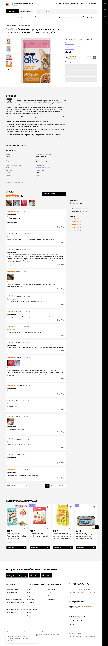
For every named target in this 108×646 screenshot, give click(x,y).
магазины (74, 3)
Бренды (29, 592)
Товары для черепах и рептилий (16, 609)
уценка (93, 17)
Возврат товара (32, 609)
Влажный (8, 172)
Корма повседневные (43, 167)
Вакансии (51, 596)
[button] (81, 57)
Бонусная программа (33, 596)
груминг (84, 3)
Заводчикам (31, 599)
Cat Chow (11, 29)
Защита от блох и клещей (14, 599)
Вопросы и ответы (32, 616)
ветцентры (93, 3)
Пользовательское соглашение (44, 638)
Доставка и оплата (33, 606)
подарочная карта (62, 3)
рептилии (77, 17)
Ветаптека (67, 17)
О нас (50, 592)
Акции (29, 589)
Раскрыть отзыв (12, 265)
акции (21, 17)
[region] (51, 17)
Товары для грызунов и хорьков (15, 606)
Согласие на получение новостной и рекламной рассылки (79, 632)
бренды (86, 17)
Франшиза (51, 599)
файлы (25, 636)
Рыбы (52, 17)
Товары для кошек (11, 592)
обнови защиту (11, 17)
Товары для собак (11, 596)
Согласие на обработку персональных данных (46, 635)
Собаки (35, 17)
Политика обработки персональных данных (48, 632)
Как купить (30, 602)
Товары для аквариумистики (15, 602)
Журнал (29, 612)
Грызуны (44, 17)
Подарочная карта (12, 589)
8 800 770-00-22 (78, 584)
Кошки (28, 17)
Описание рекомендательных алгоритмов (81, 636)
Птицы (58, 17)
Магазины (51, 589)
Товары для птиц (11, 612)
